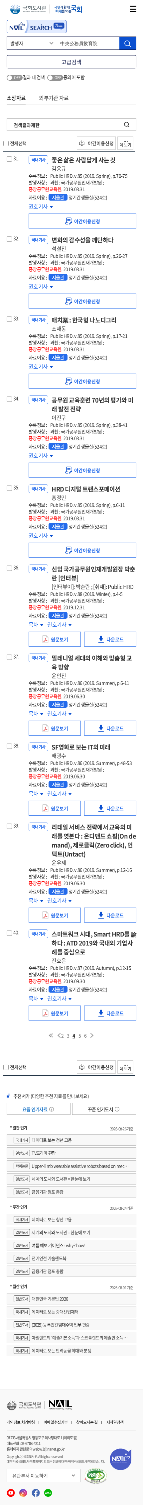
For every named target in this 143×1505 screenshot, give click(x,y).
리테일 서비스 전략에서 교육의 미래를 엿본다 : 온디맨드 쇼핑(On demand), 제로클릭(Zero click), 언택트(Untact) (94, 844)
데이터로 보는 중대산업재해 (47, 1311)
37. (16, 656)
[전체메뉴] (133, 9)
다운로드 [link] (121, 641)
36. (16, 567)
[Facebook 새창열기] (36, 1491)
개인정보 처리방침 (21, 1422)
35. (16, 487)
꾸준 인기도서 (101, 1109)
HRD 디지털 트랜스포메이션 (86, 493)
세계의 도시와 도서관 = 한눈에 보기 (53, 1179)
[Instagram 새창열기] (23, 1491)
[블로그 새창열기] (48, 1491)
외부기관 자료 (54, 98)
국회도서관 (28, 9)
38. (16, 745)
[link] (82, 221)
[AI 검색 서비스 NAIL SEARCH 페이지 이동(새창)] (37, 26)
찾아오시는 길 (86, 1422)
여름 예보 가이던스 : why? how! (50, 1245)
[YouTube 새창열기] (11, 1491)
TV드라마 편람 (36, 1153)
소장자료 (16, 98)
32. (16, 238)
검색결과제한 (27, 125)
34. (16, 398)
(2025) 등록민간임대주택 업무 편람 (53, 1324)
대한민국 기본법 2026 (42, 1298)
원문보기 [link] (66, 641)
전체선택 (18, 143)
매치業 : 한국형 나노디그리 (84, 323)
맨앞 (51, 1035)
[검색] (127, 43)
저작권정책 (115, 1422)
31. (16, 158)
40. (16, 932)
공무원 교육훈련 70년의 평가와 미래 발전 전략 (92, 408)
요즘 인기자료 (35, 1109)
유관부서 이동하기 (30, 1475)
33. (16, 318)
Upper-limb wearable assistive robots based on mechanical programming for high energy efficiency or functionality (71, 1167)
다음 (92, 1035)
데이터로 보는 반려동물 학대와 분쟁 (53, 1350)
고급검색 (71, 62)
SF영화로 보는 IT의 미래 (81, 751)
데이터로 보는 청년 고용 (44, 1140)
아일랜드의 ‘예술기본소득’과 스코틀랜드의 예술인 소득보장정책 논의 (70, 1338)
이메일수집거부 (56, 1422)
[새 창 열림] (95, 1476)
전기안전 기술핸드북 (41, 1258)
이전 (59, 1035)
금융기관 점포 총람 (39, 1192)
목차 (36, 624)
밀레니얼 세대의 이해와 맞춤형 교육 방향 (92, 666)
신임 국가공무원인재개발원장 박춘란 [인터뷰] (93, 577)
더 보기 (125, 145)
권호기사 (39, 206)
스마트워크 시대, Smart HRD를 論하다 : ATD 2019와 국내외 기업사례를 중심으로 (94, 947)
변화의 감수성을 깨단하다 (82, 243)
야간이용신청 (100, 143)
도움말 (51, 1109)
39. (16, 825)
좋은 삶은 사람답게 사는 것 (84, 163)
